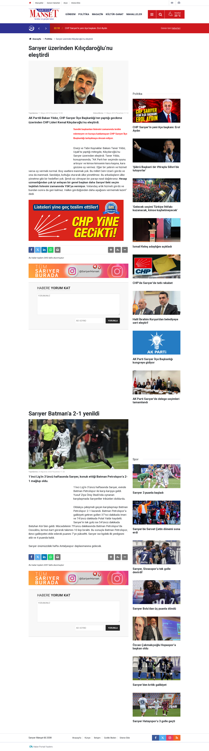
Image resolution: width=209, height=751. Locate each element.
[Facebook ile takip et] (155, 738)
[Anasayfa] (30, 3)
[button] (111, 250)
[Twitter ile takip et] (162, 738)
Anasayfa (36, 39)
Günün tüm (170, 28)
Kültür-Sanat (115, 14)
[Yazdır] (57, 250)
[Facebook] (31, 250)
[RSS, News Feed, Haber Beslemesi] (176, 738)
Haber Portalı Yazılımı (43, 747)
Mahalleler (134, 14)
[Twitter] (38, 250)
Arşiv (66, 3)
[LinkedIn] (44, 250)
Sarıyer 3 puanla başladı (76, 28)
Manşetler (39, 3)
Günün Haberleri (53, 3)
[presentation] (38, 28)
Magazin (97, 14)
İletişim (97, 738)
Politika (83, 14)
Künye (87, 738)
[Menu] (152, 14)
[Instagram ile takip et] (169, 738)
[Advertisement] (15, 76)
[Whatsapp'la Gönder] (50, 250)
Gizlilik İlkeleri (110, 738)
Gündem (70, 14)
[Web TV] (172, 2)
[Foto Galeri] (178, 2)
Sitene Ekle (75, 3)
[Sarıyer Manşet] (44, 14)
